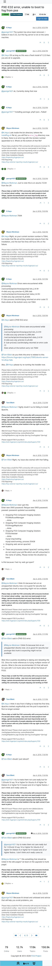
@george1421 (7, 32)
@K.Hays (5, 55)
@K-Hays (9, 365)
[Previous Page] (20, 935)
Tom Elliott (10, 403)
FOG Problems (17, 14)
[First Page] (15, 935)
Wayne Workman (12, 128)
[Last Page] (36, 935)
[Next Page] (32, 935)
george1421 (10, 51)
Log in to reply (42, 19)
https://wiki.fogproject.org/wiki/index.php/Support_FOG (21, 442)
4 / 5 (26, 935)
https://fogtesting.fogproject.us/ (13, 157)
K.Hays (9, 28)
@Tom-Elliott (7, 355)
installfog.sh (6, 135)
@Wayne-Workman (9, 183)
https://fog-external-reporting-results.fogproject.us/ (20, 162)
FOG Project (36, 956)
